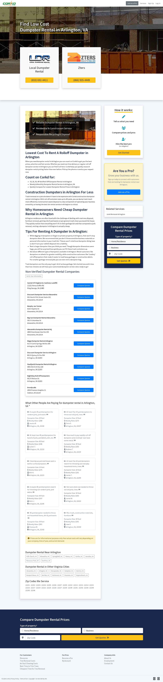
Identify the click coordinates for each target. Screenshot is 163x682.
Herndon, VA (89, 556)
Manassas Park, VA (32, 561)
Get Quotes (122, 260)
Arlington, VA (43, 571)
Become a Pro (67, 658)
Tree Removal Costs (27, 661)
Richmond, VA (56, 575)
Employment (109, 661)
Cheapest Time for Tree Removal (32, 669)
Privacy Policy (15, 679)
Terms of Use (24, 679)
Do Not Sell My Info (41, 679)
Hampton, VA (69, 571)
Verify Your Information (33, 276)
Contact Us (108, 663)
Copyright (32, 679)
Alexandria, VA (44, 556)
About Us (107, 658)
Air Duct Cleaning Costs (29, 663)
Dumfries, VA (46, 561)
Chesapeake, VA (56, 571)
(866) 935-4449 (81, 80)
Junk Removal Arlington (116, 214)
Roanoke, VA (69, 575)
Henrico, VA (80, 571)
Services (143, 3)
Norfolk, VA (45, 575)
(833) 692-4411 (39, 80)
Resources (24, 658)
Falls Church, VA (31, 556)
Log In (158, 3)
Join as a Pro (132, 3)
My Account (66, 661)
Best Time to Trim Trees (29, 666)
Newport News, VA (32, 575)
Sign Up (151, 3)
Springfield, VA (57, 556)
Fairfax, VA (78, 556)
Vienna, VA (68, 556)
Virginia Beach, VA (82, 575)
